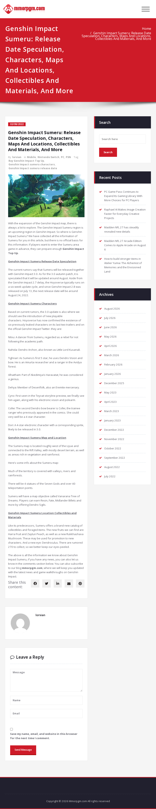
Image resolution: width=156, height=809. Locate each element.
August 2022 (112, 467)
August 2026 (112, 308)
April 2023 (110, 402)
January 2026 (112, 374)
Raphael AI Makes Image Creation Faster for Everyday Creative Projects (125, 214)
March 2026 (111, 355)
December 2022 (114, 430)
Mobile (31, 157)
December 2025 (114, 383)
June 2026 (110, 327)
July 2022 (110, 476)
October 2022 (112, 448)
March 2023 (111, 411)
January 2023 (112, 420)
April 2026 (110, 346)
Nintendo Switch (48, 157)
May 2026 (110, 336)
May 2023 (110, 392)
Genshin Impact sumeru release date (33, 168)
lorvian (16, 157)
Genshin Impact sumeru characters (32, 164)
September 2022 (114, 458)
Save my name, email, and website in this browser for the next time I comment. (43, 736)
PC (62, 157)
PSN (68, 157)
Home (146, 28)
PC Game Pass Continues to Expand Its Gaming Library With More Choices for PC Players (123, 196)
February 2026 (113, 364)
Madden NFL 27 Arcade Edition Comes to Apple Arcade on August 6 (125, 245)
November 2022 (114, 439)
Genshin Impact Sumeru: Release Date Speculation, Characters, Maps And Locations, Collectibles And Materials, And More (116, 36)
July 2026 (110, 318)
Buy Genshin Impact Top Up (26, 160)
